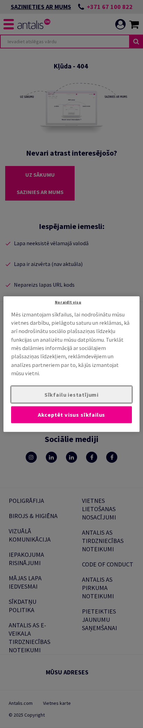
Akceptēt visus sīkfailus (72, 414)
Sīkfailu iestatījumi (71, 394)
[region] (71, 364)
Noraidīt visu (68, 302)
